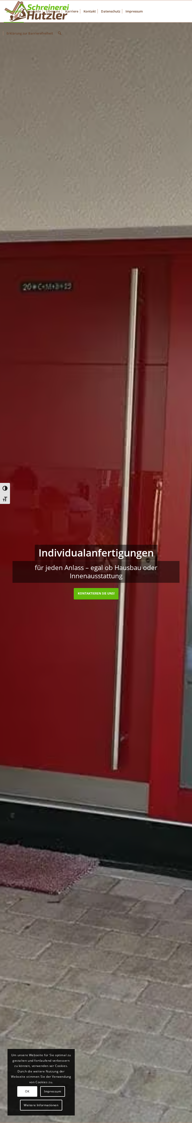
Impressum (52, 1091)
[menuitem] (14, 11)
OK (27, 1091)
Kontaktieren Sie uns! (96, 593)
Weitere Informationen (41, 1105)
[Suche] (60, 33)
